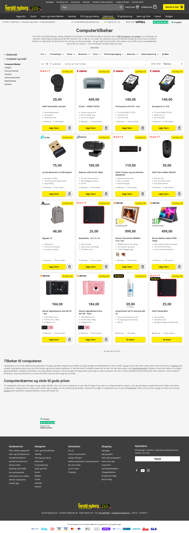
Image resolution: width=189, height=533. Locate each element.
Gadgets (8, 67)
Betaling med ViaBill (17, 468)
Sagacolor (21, 16)
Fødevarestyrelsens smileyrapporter (83, 461)
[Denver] (118, 202)
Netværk (8, 84)
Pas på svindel (74, 465)
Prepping (72, 472)
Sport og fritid (143, 16)
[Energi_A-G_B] (157, 221)
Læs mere (94, 47)
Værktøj (72, 16)
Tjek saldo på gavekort (111, 458)
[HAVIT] (45, 71)
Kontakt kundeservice (18, 461)
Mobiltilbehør (10, 81)
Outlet (33, 16)
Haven (158, 16)
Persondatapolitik (16, 472)
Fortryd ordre (137, 2)
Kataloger (50, 2)
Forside (6, 22)
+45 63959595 (104, 513)
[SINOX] (82, 137)
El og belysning (125, 16)
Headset (8, 74)
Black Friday (107, 479)
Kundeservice (62, 2)
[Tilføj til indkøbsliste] (69, 128)
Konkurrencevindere (77, 454)
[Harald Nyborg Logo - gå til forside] (23, 7)
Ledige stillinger (122, 2)
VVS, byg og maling (89, 16)
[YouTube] (143, 471)
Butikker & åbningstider (103, 2)
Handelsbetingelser (17, 458)
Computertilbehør (12, 64)
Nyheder (86, 2)
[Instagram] (148, 471)
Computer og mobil (29, 22)
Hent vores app (108, 461)
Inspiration (75, 2)
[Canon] (82, 71)
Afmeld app (14, 483)
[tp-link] (45, 137)
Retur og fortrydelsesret (19, 454)
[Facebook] (137, 471)
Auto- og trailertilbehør (52, 16)
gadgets (7, 390)
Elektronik (108, 16)
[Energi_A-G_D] (120, 221)
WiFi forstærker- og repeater (129, 36)
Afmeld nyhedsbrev (17, 479)
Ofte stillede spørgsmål (19, 450)
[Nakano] (45, 203)
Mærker (38, 486)
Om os (71, 450)
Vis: (42, 64)
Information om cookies (19, 476)
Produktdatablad (121, 225)
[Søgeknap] (121, 7)
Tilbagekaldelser (109, 472)
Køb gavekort (107, 454)
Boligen (169, 16)
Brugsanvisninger (109, 476)
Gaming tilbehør (11, 71)
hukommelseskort (140, 368)
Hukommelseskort (12, 77)
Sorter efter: (156, 64)
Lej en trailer (73, 468)
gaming (175, 366)
